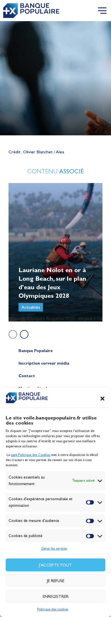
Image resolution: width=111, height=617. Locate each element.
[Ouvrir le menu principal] (102, 10)
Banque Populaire (35, 350)
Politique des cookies (52, 609)
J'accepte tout (55, 565)
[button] (102, 398)
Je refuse (55, 580)
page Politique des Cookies (30, 455)
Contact (26, 375)
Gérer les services (54, 548)
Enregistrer (56, 596)
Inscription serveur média (43, 363)
